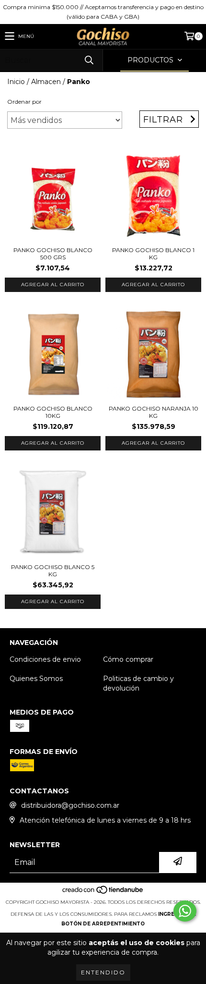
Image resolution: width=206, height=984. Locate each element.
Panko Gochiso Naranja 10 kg (153, 412)
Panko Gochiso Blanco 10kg (52, 412)
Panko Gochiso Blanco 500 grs (52, 253)
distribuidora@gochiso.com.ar (70, 805)
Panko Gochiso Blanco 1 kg (153, 253)
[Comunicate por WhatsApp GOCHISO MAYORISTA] (184, 911)
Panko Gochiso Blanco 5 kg (52, 570)
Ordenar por (24, 101)
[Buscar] (88, 60)
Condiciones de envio (45, 659)
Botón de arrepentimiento (103, 924)
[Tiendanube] (103, 892)
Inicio (16, 81)
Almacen (46, 81)
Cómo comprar (128, 659)
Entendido (103, 972)
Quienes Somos (36, 678)
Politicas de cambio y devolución (138, 683)
